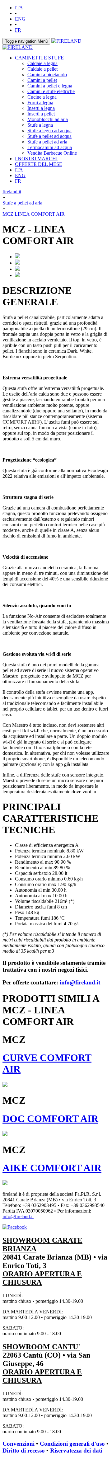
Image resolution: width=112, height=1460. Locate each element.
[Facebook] (14, 1227)
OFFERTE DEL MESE (38, 164)
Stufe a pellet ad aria (47, 141)
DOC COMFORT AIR (50, 1118)
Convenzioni (18, 1443)
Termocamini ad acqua (49, 147)
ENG (20, 18)
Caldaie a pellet (42, 69)
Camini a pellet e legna (49, 85)
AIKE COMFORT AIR (51, 1167)
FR (18, 30)
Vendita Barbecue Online (52, 153)
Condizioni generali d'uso (72, 1443)
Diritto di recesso (23, 1450)
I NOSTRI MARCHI (36, 158)
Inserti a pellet (41, 113)
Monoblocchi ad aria (47, 119)
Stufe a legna (40, 125)
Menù (26, 41)
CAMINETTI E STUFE (39, 57)
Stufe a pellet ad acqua (49, 136)
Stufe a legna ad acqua (49, 130)
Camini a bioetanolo (47, 74)
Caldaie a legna (42, 63)
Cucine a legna (42, 97)
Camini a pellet (42, 80)
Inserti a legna (41, 108)
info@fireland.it (80, 982)
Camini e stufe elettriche (51, 91)
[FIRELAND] (66, 41)
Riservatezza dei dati (76, 1450)
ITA (19, 7)
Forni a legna (40, 102)
